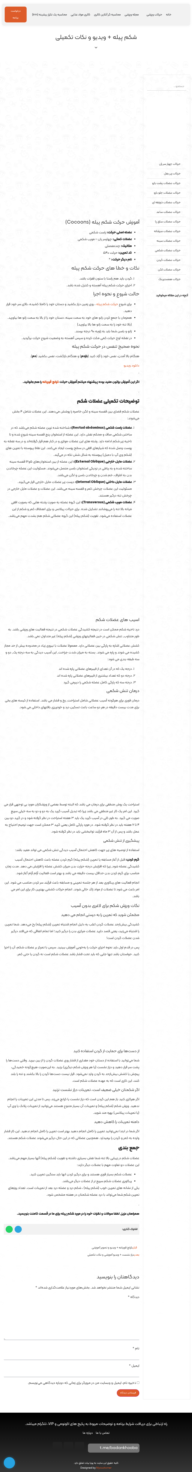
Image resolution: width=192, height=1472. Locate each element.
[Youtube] (68, 1446)
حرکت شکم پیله (107, 304)
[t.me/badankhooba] (93, 1448)
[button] (166, 302)
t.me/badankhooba (119, 1448)
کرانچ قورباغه (50, 382)
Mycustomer (104, 1468)
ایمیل (134, 1366)
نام (136, 1348)
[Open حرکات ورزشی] (144, 14)
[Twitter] (57, 1446)
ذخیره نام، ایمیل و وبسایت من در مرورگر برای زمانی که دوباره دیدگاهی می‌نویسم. (82, 1383)
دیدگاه (133, 1297)
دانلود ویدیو (131, 365)
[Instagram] (79, 1446)
